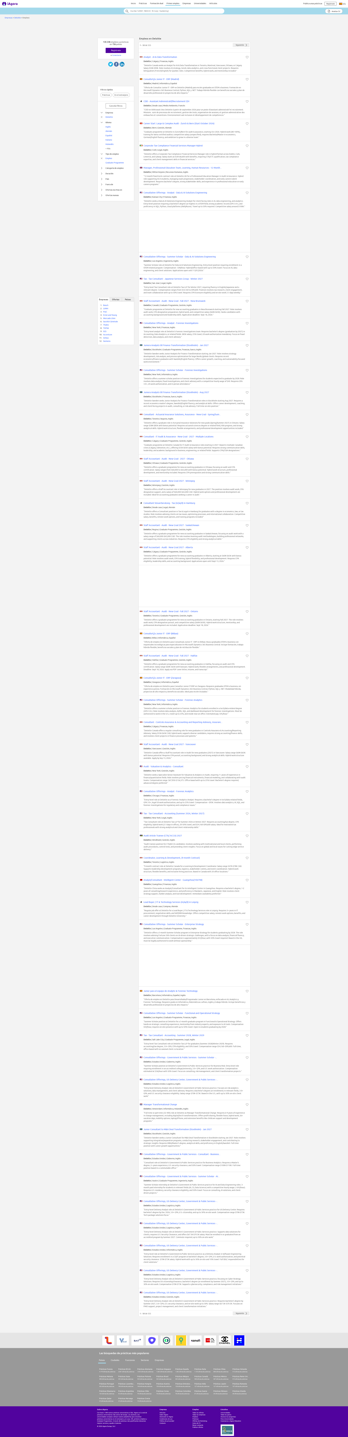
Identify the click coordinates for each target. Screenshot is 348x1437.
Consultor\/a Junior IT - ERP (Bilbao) (161, 633)
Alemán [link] (108, 131)
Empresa (109, 112)
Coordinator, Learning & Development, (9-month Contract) (172, 858)
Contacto (163, 1423)
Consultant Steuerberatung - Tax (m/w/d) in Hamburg (169, 503)
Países (102, 1360)
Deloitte (17, 18)
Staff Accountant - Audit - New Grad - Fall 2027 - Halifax (170, 655)
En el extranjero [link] (121, 95)
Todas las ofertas (198, 1412)
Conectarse (116, 55)
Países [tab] (128, 299)
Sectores (145, 1360)
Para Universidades (227, 1419)
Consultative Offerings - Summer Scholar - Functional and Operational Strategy (182, 1013)
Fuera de (109, 184)
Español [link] (108, 135)
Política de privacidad (167, 1421)
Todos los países (226, 1415)
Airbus (106, 338)
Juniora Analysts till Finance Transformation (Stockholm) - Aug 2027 (176, 392)
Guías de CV (196, 1423)
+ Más (107, 148)
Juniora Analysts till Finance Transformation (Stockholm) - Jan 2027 (176, 345)
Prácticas (143, 3)
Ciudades (115, 1360)
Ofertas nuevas (112, 195)
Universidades (200, 3)
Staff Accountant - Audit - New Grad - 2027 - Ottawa (169, 458)
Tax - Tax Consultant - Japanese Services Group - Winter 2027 (173, 279)
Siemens (106, 341)
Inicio (133, 3)
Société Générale (110, 321)
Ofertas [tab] (115, 299)
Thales (106, 325)
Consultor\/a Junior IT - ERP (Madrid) (161, 79)
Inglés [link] (108, 127)
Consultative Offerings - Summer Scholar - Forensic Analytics (173, 700)
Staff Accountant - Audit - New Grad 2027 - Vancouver (170, 744)
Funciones (130, 1360)
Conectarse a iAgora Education (231, 1421)
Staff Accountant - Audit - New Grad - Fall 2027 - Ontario (171, 611)
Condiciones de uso (166, 1419)
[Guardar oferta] (247, 57)
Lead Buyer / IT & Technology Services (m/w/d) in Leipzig (171, 902)
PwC (105, 312)
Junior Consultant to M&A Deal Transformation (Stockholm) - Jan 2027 (178, 1129)
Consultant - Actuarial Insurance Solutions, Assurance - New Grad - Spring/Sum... (182, 414)
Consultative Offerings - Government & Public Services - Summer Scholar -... (180, 1057)
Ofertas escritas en (113, 190)
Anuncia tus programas (228, 1417)
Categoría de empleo (114, 168)
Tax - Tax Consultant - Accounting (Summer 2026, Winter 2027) (174, 813)
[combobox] (174, 11)
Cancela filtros (115, 106)
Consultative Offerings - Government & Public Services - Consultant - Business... (182, 1154)
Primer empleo (173, 3)
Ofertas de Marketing (199, 1421)
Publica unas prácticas (312, 3)
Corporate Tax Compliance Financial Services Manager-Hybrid (173, 145)
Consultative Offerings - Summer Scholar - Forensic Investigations (175, 370)
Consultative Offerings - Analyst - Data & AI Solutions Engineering (175, 192)
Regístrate (116, 50)
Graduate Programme (114, 163)
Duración (109, 173)
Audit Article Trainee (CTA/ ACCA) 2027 (163, 835)
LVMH (105, 308)
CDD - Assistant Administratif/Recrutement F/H (166, 101)
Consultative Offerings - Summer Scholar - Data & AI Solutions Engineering (180, 256)
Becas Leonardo (197, 1425)
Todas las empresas (198, 1415)
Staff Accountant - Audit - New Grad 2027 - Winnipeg (169, 481)
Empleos (195, 1417)
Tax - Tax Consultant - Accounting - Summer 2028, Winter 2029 (174, 1035)
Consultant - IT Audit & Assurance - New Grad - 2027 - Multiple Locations (178, 436)
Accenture (107, 335)
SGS (104, 331)
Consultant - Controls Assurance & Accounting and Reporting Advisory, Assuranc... (183, 722)
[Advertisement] (174, 29)
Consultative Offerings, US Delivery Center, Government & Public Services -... (181, 1079)
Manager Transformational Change (160, 1104)
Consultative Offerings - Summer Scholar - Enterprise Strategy (174, 924)
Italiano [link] (108, 140)
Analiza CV (335, 11)
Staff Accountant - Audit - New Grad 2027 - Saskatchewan (171, 525)
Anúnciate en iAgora (166, 1417)
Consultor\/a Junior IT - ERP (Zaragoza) (162, 678)
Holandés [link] (109, 144)
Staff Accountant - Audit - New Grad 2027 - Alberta (168, 547)
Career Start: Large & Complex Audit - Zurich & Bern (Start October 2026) (179, 123)
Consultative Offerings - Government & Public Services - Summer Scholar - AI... (182, 1176)
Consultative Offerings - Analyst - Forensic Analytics (169, 791)
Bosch (105, 305)
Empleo (108, 158)
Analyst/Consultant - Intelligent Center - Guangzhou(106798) (173, 880)
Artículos (213, 3)
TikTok (106, 328)
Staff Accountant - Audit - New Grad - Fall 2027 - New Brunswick (174, 301)
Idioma (108, 122)
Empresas (187, 3)
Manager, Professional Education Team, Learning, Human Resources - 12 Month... (183, 167)
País (107, 179)
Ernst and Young (110, 315)
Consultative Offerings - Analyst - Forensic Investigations (171, 323)
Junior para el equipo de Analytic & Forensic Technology (171, 991)
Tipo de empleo (112, 154)
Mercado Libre (109, 318)
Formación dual (156, 3)
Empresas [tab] (103, 299)
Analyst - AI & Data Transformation (160, 57)
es (344, 4)
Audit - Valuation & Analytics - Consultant (163, 766)
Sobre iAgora (164, 1415)
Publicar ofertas (197, 1427)
